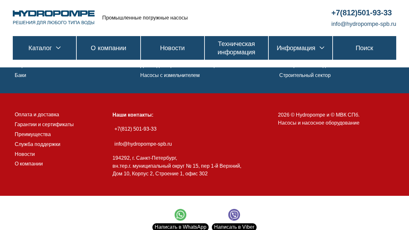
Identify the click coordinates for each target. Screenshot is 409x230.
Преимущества (33, 134)
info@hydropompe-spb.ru (143, 144)
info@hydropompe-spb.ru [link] (363, 24)
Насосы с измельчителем (170, 75)
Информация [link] (296, 47)
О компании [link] (108, 47)
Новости (25, 154)
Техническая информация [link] (236, 48)
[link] (54, 18)
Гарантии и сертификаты (44, 124)
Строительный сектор (305, 75)
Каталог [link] (40, 47)
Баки (20, 75)
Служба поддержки (37, 144)
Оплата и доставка (37, 114)
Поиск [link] (364, 47)
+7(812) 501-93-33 (135, 129)
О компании (29, 163)
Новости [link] (172, 47)
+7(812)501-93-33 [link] (361, 12)
